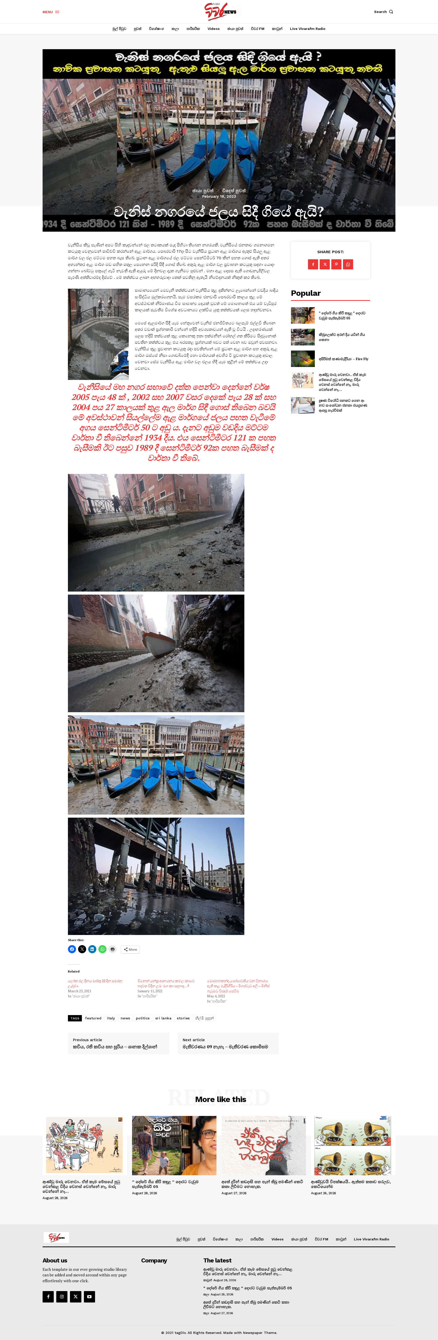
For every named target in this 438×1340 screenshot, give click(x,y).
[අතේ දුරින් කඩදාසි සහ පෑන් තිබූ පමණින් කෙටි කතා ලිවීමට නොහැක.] (264, 1145)
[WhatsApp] (348, 264)
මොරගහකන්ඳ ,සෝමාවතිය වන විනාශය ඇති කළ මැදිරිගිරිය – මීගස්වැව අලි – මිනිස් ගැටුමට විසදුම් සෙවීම (238, 985)
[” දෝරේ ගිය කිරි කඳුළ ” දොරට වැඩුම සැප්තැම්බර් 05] (303, 315)
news (125, 1018)
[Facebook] (313, 264)
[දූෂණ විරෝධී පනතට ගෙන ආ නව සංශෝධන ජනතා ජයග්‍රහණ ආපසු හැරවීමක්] (303, 405)
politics (143, 1018)
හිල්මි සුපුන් (204, 1018)
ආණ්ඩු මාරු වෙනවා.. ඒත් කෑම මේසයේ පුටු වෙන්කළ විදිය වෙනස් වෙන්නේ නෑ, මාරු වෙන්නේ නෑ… (342, 382)
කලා (206, 1294)
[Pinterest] (336, 264)
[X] (325, 264)
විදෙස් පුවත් (234, 191)
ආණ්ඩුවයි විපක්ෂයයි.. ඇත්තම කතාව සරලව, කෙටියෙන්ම (351, 1184)
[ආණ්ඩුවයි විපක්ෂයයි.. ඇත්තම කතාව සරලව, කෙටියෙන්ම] (353, 1145)
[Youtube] (89, 1296)
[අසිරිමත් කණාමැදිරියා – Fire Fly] (303, 359)
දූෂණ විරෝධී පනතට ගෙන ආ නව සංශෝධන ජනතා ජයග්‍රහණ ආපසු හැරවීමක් (343, 405)
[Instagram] (61, 1296)
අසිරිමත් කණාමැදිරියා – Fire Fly (343, 358)
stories (183, 1018)
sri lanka (163, 1018)
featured (93, 1018)
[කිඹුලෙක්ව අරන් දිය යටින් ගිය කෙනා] (303, 337)
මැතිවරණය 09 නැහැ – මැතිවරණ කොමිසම (225, 1047)
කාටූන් (207, 1280)
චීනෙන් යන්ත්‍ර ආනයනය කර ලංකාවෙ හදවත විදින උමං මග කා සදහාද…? (166, 983)
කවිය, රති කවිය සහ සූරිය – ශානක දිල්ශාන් (115, 1047)
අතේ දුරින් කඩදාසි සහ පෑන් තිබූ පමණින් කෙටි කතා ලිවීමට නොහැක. (262, 1184)
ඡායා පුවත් (203, 191)
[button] (384, 11)
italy (111, 1018)
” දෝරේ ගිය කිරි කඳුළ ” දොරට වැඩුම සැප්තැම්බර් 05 (342, 315)
